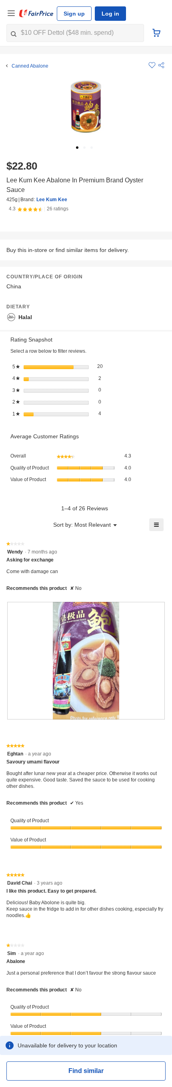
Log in (110, 13)
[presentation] (86, 661)
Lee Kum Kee (51, 199)
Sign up (74, 13)
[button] (161, 65)
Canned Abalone (30, 66)
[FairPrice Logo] (36, 13)
